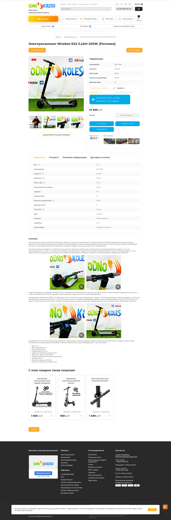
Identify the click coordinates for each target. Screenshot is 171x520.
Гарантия (91, 472)
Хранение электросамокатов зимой (71, 380)
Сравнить (120, 88)
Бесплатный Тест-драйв (70, 485)
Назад (34, 429)
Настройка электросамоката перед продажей (42, 380)
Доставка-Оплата (67, 493)
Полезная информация (75, 157)
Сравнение (138, 18)
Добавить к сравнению (43, 412)
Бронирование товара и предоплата (97, 461)
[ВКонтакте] (91, 138)
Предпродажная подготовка (71, 488)
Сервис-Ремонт (66, 480)
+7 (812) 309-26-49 (121, 461)
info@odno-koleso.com (123, 483)
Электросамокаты (67, 455)
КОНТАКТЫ (92, 455)
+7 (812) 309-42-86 (121, 470)
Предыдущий (37, 50)
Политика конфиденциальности (40, 516)
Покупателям (72, 4)
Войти (138, 4)
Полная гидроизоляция (70, 490)
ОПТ (62, 477)
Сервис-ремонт (84, 4)
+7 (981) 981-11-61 (101, 129)
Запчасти (64, 463)
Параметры (39, 157)
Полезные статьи (94, 457)
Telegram (115, 101)
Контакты (94, 4)
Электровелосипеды (68, 460)
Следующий (134, 50)
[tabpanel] (42, 397)
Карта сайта (92, 480)
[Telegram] (96, 138)
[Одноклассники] (94, 138)
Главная (63, 4)
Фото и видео (93, 470)
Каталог (45, 19)
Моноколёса (65, 457)
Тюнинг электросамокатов (71, 482)
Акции (90, 464)
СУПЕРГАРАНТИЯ (67, 474)
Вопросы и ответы (95, 467)
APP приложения (95, 475)
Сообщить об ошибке (96, 478)
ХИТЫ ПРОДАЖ (67, 465)
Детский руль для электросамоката (100, 379)
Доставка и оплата (100, 157)
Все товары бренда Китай (124, 92)
